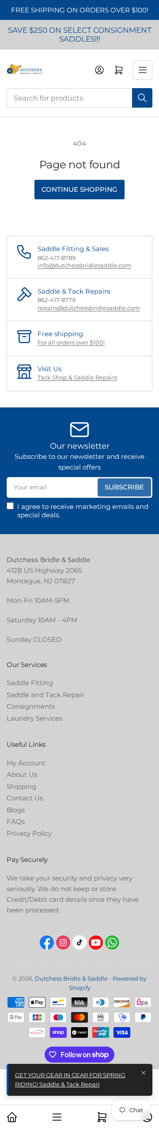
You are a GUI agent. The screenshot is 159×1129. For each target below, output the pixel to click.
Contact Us (25, 798)
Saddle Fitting (30, 683)
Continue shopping (79, 189)
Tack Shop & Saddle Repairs (77, 377)
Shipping (21, 786)
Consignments (31, 706)
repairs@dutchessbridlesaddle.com (89, 307)
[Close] (143, 1072)
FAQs (16, 821)
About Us (22, 774)
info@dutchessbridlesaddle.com (84, 265)
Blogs (16, 810)
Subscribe (124, 487)
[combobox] (79, 98)
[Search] (142, 98)
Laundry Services (34, 718)
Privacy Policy (29, 833)
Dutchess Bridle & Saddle (71, 978)
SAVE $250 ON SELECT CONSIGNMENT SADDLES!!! (79, 34)
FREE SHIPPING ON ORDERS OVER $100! (79, 10)
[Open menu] (142, 70)
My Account (26, 763)
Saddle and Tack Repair (45, 695)
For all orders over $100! (71, 342)
